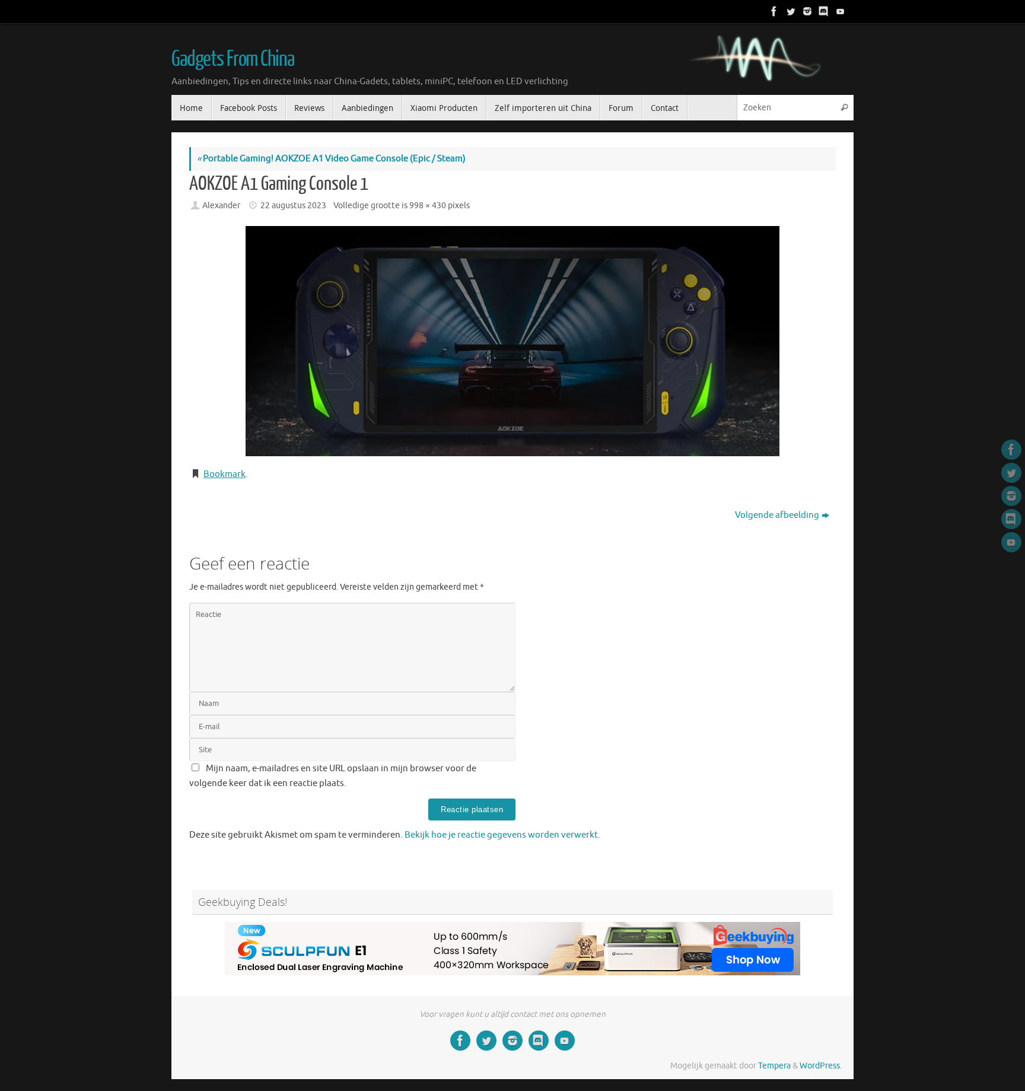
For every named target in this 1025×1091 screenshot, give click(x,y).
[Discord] (822, 11)
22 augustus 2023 (293, 206)
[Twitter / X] (789, 11)
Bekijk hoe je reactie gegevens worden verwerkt (501, 835)
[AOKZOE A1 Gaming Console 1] (512, 341)
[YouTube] (839, 11)
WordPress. (821, 1066)
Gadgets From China (232, 59)
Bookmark (224, 474)
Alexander (221, 206)
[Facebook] (773, 11)
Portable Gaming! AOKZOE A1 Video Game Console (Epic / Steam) (331, 158)
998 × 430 (427, 206)
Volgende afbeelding (777, 515)
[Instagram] (806, 11)
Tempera (774, 1066)
